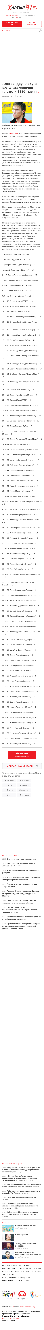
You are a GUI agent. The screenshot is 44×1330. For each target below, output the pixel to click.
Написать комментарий (22, 766)
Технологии (26, 1271)
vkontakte (25, 785)
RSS (10, 795)
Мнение (5, 1222)
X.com (10, 785)
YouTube (25, 780)
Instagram (25, 790)
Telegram (25, 795)
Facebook (10, 780)
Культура (28, 1268)
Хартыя (22, 8)
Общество (17, 1265)
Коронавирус (7, 1281)
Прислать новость (11, 15)
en (20, 17)
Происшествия (8, 1268)
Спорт (19, 1268)
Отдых (11, 1274)
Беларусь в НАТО (22, 1281)
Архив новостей (29, 15)
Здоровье (37, 1271)
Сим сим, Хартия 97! (32, 23)
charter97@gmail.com (10, 1318)
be (13, 17)
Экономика (27, 1265)
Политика (6, 1265)
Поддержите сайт (12, 23)
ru (17, 17)
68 (38, 92)
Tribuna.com (13, 134)
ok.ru (11, 790)
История (37, 1268)
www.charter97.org (28, 1307)
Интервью (15, 1271)
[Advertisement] (22, 57)
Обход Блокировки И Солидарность (17, 1277)
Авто (4, 1274)
